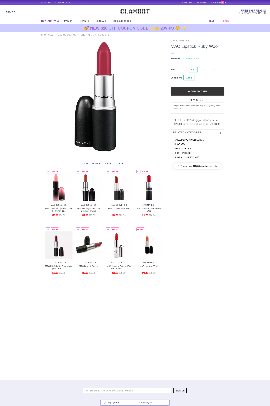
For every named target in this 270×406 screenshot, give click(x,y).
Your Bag (217, 2)
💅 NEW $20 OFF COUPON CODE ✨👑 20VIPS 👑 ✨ (135, 28)
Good (189, 77)
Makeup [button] (69, 20)
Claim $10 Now (62, 2)
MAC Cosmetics (183, 148)
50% (203, 69)
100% (181, 69)
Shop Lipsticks (182, 153)
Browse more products (198, 166)
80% (193, 69)
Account (46, 2)
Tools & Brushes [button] (121, 20)
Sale (226, 20)
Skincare (101, 20)
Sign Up (180, 390)
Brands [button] (85, 20)
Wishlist (198, 99)
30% (214, 69)
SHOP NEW (180, 144)
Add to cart (199, 91)
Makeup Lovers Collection (189, 139)
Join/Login (187, 2)
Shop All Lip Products (187, 157)
